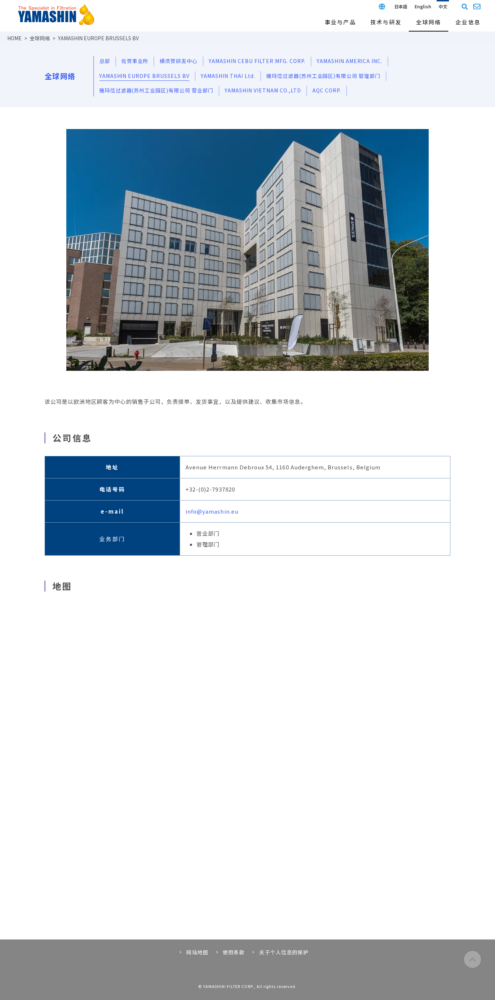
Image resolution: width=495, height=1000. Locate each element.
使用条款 (234, 952)
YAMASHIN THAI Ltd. (228, 75)
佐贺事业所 (135, 61)
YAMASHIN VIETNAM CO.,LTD (263, 90)
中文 (442, 6)
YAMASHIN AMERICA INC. (350, 61)
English (423, 6)
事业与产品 (340, 22)
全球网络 (40, 38)
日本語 (400, 6)
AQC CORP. (326, 90)
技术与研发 (386, 22)
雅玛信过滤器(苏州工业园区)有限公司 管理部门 (323, 75)
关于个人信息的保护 (283, 952)
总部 (104, 61)
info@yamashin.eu (212, 511)
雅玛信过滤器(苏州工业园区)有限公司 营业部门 (156, 90)
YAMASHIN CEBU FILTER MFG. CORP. (257, 61)
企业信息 (468, 22)
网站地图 (197, 952)
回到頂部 (472, 959)
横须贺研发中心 (178, 61)
